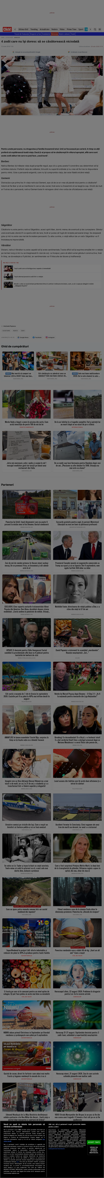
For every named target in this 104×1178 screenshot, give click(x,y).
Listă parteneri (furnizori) (56, 1148)
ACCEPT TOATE (94, 1142)
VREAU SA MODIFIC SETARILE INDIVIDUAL (93, 1150)
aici (18, 1161)
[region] (52, 1149)
